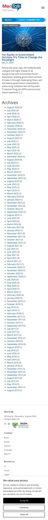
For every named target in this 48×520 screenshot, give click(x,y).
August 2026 (13, 107)
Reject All (24, 514)
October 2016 (13, 341)
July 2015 (11, 381)
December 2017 (14, 316)
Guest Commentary (29, 19)
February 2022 (14, 227)
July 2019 (11, 307)
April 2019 (12, 310)
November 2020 (14, 270)
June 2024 (12, 165)
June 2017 (12, 331)
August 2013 (13, 390)
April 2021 (12, 258)
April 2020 (12, 288)
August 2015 (13, 378)
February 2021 (14, 264)
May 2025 (11, 147)
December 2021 (14, 233)
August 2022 (13, 215)
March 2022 (12, 224)
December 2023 (14, 175)
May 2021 (11, 255)
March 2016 (12, 362)
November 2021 (14, 236)
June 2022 (12, 218)
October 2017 (13, 322)
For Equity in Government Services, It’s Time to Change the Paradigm (22, 57)
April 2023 (12, 190)
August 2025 (13, 138)
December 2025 (14, 129)
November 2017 (14, 319)
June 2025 (12, 144)
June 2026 (12, 113)
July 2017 (11, 328)
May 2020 (11, 285)
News (6, 438)
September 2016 (15, 344)
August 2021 (13, 245)
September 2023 (15, 178)
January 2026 (13, 125)
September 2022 (15, 212)
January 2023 (13, 199)
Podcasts (8, 450)
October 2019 (13, 304)
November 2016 (14, 338)
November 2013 (14, 387)
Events (7, 442)
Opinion (7, 446)
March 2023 (12, 193)
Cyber (6, 474)
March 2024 (12, 172)
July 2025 (11, 141)
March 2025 (12, 153)
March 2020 (12, 291)
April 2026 (12, 116)
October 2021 (13, 239)
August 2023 (13, 181)
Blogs (8, 19)
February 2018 (14, 313)
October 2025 (13, 135)
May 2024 (11, 168)
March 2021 (12, 261)
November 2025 (14, 132)
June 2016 (12, 353)
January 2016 (13, 365)
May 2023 (11, 187)
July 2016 (11, 350)
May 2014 (11, 384)
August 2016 (13, 347)
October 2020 (13, 273)
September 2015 (15, 375)
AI (5, 466)
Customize (24, 507)
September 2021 (15, 242)
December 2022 (14, 202)
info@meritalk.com (12, 419)
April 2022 (12, 221)
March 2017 (12, 335)
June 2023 (12, 184)
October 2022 (13, 208)
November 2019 (14, 301)
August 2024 (13, 159)
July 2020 (11, 279)
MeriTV (7, 454)
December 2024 (14, 156)
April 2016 (12, 359)
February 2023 (14, 196)
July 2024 (11, 162)
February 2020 (14, 295)
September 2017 (15, 325)
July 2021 (11, 248)
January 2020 (13, 298)
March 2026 (12, 119)
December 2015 (14, 368)
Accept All (24, 500)
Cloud (6, 470)
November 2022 (14, 205)
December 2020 (14, 267)
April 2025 (12, 150)
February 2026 (14, 122)
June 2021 (12, 252)
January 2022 (13, 230)
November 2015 (14, 371)
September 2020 (15, 276)
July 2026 (11, 110)
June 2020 (12, 282)
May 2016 (11, 356)
